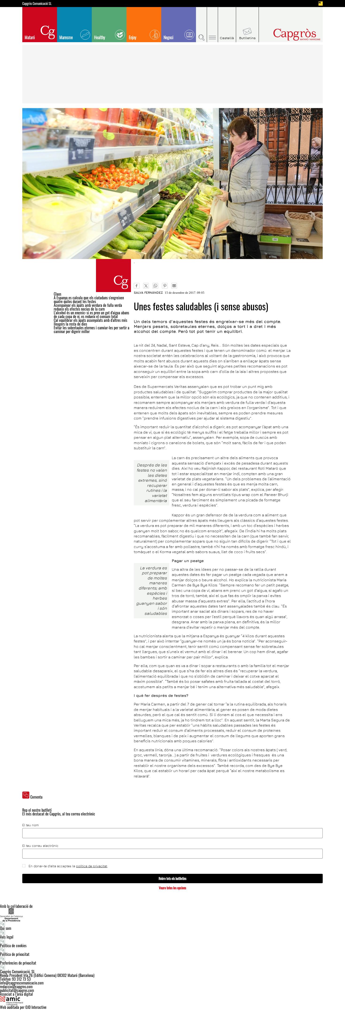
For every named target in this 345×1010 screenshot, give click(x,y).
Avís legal (6, 937)
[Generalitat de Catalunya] (172, 914)
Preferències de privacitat (18, 963)
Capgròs (287, 35)
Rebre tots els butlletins (172, 878)
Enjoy (132, 37)
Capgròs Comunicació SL (37, 3)
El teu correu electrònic (40, 846)
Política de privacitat (14, 954)
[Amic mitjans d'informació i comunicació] (172, 1000)
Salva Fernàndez (148, 292)
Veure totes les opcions (172, 887)
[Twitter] (146, 286)
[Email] (174, 286)
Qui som (5, 928)
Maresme (66, 37)
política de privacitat (91, 866)
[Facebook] (136, 286)
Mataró (30, 37)
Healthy (99, 37)
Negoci (168, 37)
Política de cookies (13, 945)
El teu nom (30, 825)
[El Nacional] (320, 3)
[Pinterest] (165, 286)
